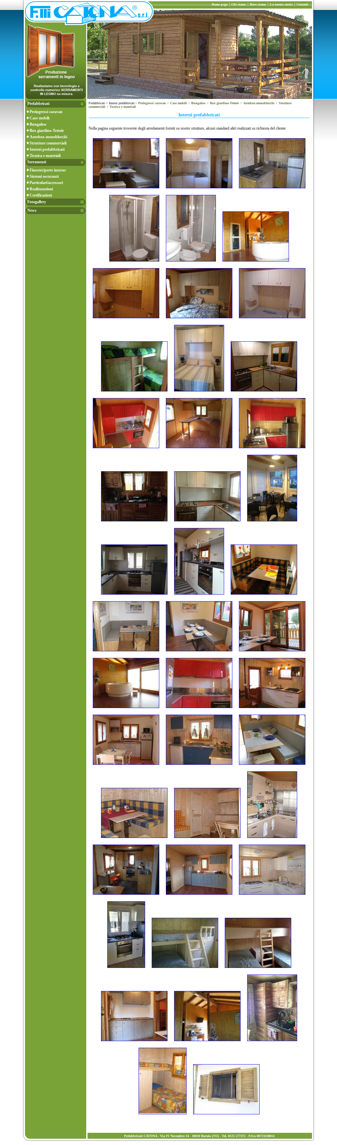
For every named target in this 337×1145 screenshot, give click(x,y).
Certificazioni (41, 195)
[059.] (126, 190)
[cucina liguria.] (272, 450)
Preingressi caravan (46, 111)
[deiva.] (199, 596)
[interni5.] (272, 766)
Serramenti (36, 162)
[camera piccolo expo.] (134, 393)
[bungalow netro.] (255, 263)
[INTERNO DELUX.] (272, 840)
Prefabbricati (38, 103)
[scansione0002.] (162, 1116)
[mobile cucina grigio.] (134, 1043)
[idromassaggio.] (126, 710)
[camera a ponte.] (272, 320)
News (32, 210)
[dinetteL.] (199, 653)
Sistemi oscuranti (44, 176)
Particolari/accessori (46, 182)
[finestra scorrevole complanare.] (272, 653)
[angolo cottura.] (199, 190)
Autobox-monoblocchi (48, 137)
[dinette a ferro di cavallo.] (263, 596)
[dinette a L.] (126, 653)
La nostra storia (281, 4)
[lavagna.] (126, 970)
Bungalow (38, 124)
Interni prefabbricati (47, 149)
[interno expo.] (126, 896)
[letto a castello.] (184, 970)
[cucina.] (207, 523)
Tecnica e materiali (45, 155)
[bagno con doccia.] (134, 263)
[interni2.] (272, 710)
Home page (219, 4)
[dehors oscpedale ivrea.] (272, 523)
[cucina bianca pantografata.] (263, 393)
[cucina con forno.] (126, 450)
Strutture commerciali (48, 143)
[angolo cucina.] (272, 190)
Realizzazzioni (41, 189)
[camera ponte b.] (199, 393)
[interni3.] (126, 766)
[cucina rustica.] (134, 523)
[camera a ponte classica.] (126, 320)
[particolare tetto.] (207, 1043)
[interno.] (272, 896)
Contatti (302, 4)
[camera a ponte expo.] (199, 320)
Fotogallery (36, 202)
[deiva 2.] (134, 596)
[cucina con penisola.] (199, 450)
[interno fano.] (199, 896)
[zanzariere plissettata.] (226, 1116)
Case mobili (39, 118)
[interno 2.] (207, 840)
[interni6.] (134, 840)
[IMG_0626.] (199, 710)
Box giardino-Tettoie (47, 130)
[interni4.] (199, 766)
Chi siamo (238, 4)
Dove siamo (258, 4)
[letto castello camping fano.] (258, 970)
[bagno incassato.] (191, 263)
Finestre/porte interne (48, 170)
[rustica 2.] (272, 1043)
